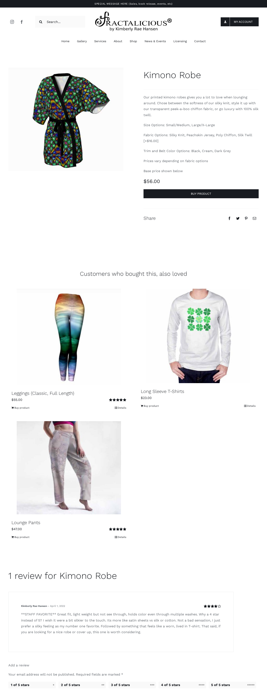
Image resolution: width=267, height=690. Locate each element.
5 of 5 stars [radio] (220, 685)
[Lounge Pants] (68, 467)
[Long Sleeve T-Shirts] (198, 336)
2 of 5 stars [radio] (70, 685)
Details (122, 407)
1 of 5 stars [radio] (20, 685)
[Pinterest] (246, 218)
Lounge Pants (25, 522)
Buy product (201, 193)
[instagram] (12, 21)
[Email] (254, 218)
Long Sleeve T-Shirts (162, 391)
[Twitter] (238, 218)
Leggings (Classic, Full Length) (42, 393)
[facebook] (21, 21)
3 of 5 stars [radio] (120, 685)
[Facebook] (229, 218)
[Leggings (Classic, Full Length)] (68, 337)
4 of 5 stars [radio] (170, 685)
